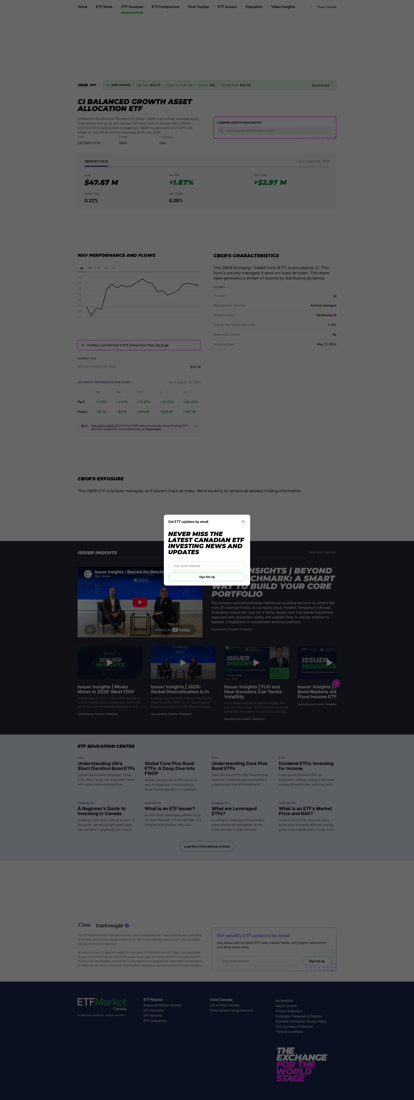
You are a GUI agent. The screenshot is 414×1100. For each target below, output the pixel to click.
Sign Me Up (207, 577)
